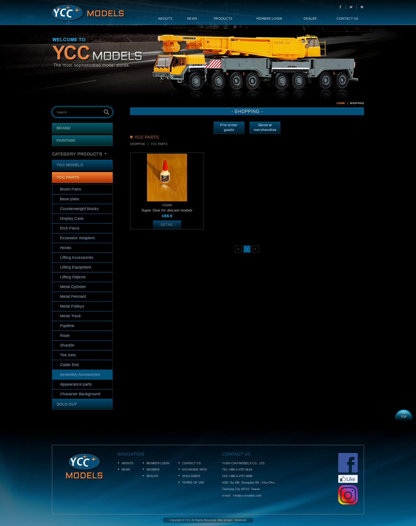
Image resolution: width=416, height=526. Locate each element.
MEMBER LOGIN (269, 18)
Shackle (67, 345)
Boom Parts (70, 189)
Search (106, 112)
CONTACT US (347, 18)
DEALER (310, 18)
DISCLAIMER (191, 476)
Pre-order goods (229, 128)
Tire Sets (68, 355)
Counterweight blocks (79, 209)
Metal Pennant (73, 296)
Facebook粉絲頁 (348, 468)
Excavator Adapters (77, 238)
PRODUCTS (223, 18)
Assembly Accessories (80, 374)
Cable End (69, 365)
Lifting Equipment (75, 267)
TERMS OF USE (193, 482)
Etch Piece (69, 228)
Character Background (80, 394)
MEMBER (152, 469)
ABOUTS (165, 18)
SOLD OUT (67, 404)
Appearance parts (76, 384)
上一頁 (241, 249)
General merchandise (265, 128)
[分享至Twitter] (351, 7)
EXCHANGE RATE (194, 469)
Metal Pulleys (72, 306)
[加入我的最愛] (361, 7)
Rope (65, 335)
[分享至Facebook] (340, 7)
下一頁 (258, 249)
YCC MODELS (70, 165)
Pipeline (67, 326)
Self (88, 13)
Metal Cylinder (73, 287)
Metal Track (70, 316)
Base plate (69, 199)
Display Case (72, 218)
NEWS (192, 18)
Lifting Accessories (77, 257)
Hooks (66, 248)
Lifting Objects (73, 277)
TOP (403, 415)
